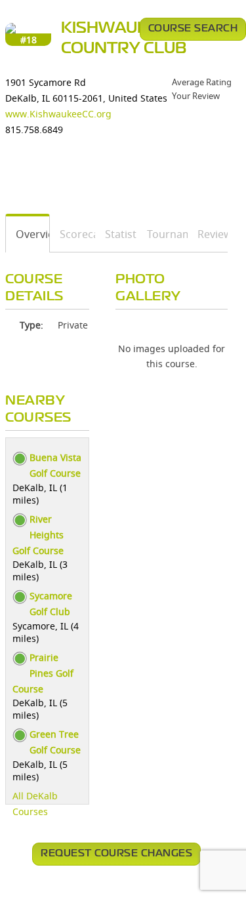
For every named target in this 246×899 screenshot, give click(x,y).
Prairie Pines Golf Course (42, 673)
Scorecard (73, 234)
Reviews (207, 234)
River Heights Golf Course (38, 535)
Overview (28, 234)
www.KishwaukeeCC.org (58, 114)
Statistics (116, 234)
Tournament (163, 234)
